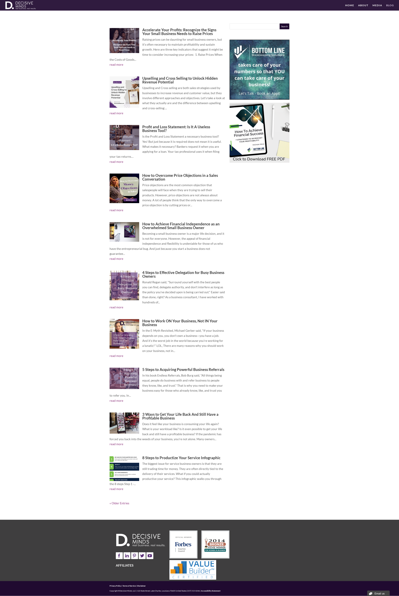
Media (377, 5)
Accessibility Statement (211, 591)
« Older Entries (119, 503)
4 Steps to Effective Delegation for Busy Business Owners (183, 274)
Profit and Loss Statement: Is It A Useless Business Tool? (176, 129)
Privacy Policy (115, 586)
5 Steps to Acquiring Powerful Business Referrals (183, 369)
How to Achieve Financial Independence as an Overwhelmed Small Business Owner (181, 226)
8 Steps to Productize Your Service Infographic (181, 457)
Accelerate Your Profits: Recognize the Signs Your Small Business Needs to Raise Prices (179, 32)
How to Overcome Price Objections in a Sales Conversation (180, 177)
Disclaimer (141, 586)
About (363, 5)
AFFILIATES (124, 565)
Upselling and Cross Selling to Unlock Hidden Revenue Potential (180, 80)
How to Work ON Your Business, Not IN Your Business (180, 323)
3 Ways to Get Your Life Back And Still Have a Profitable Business (180, 416)
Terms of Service (129, 586)
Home (349, 5)
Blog (390, 5)
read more (116, 64)
